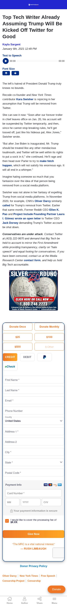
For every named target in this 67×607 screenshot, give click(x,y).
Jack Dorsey (10, 222)
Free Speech (48, 575)
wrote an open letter (28, 218)
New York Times (29, 575)
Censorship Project (13, 580)
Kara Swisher (25, 99)
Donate (56, 589)
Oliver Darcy (43, 201)
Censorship (34, 580)
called (6, 205)
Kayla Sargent (11, 44)
